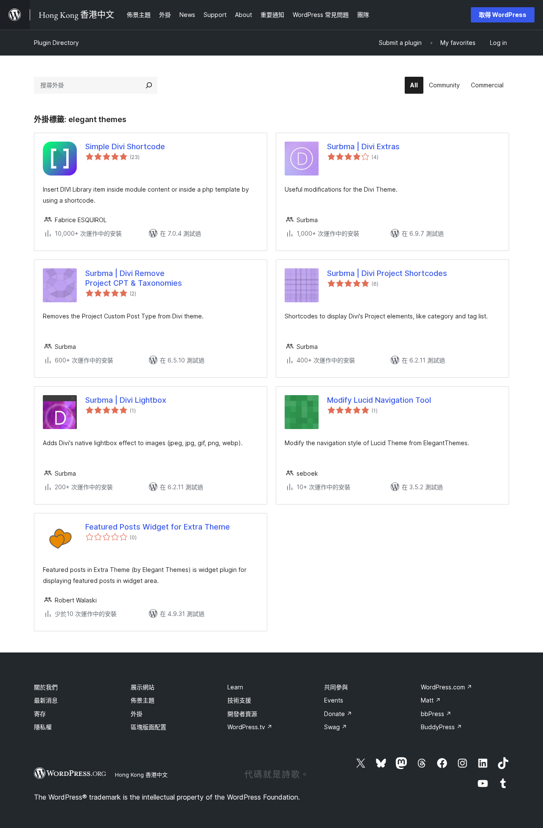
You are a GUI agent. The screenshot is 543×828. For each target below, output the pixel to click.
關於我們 (46, 687)
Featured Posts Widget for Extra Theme (157, 526)
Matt (431, 700)
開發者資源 (242, 713)
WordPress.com (446, 687)
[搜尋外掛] (148, 85)
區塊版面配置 (148, 726)
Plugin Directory (56, 42)
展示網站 (142, 687)
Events (333, 700)
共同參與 (336, 687)
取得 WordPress (502, 14)
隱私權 (43, 726)
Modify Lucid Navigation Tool (379, 400)
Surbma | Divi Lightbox (125, 400)
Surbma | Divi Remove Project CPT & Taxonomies (133, 278)
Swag (335, 726)
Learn (235, 687)
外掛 (137, 713)
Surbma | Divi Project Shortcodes (387, 273)
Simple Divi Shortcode (125, 146)
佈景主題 (142, 700)
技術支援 (239, 700)
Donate (338, 713)
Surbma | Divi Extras (363, 146)
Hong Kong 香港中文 (141, 774)
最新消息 (46, 700)
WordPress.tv (249, 726)
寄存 (40, 713)
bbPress (436, 713)
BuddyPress (441, 726)
